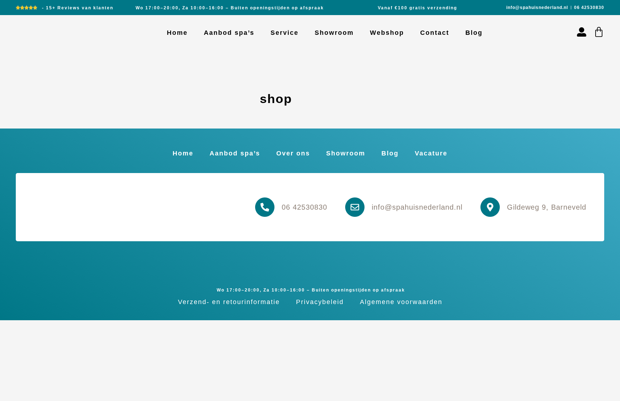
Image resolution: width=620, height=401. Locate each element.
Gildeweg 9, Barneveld (546, 207)
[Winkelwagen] (598, 32)
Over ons (293, 153)
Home (177, 32)
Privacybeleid (320, 302)
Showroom (334, 32)
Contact (434, 32)
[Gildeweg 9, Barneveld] (490, 207)
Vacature (431, 153)
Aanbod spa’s (229, 32)
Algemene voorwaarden (401, 302)
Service (285, 32)
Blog (474, 32)
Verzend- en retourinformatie (229, 302)
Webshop (387, 32)
